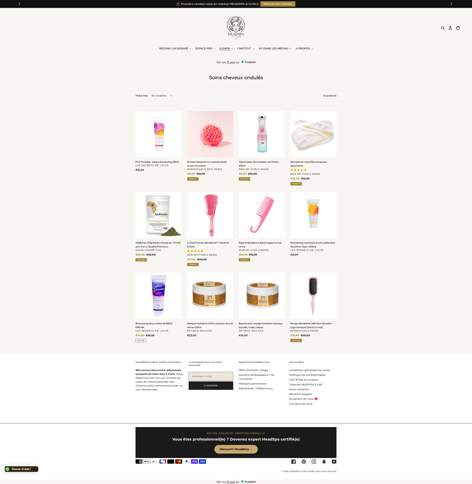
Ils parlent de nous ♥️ (303, 399)
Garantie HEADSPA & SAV (305, 384)
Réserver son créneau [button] (277, 4)
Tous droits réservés (325, 471)
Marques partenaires (252, 383)
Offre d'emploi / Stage (253, 370)
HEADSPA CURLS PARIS (302, 471)
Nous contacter (299, 389)
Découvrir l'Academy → (236, 449)
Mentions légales (300, 394)
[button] (452, 4)
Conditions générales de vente (309, 370)
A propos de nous (301, 403)
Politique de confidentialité (307, 375)
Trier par (142, 95)
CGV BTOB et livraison (303, 379)
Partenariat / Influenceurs (256, 388)
